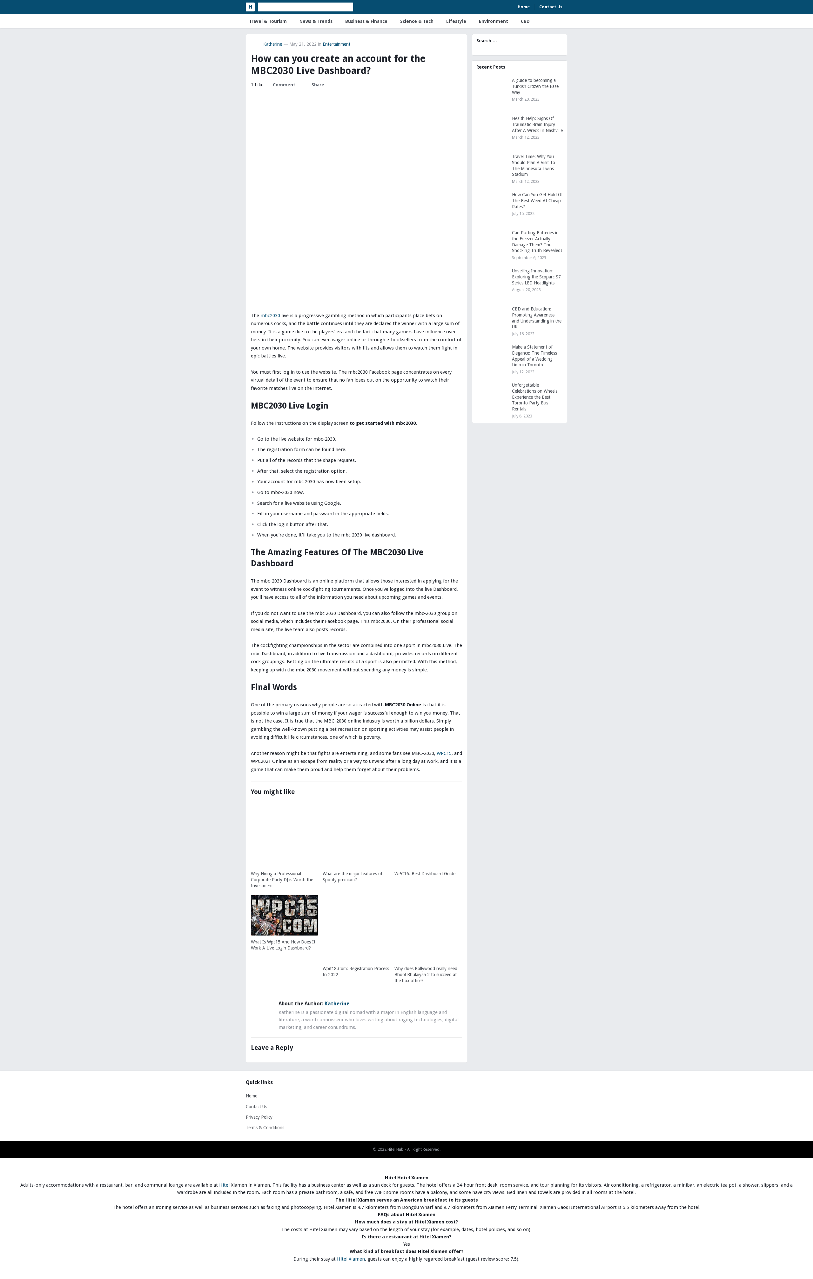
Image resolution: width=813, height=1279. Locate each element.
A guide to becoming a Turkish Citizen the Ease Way (535, 86)
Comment (284, 84)
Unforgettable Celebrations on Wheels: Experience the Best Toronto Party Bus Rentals (535, 397)
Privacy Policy (259, 1117)
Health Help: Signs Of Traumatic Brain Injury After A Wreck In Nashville (537, 124)
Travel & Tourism (268, 21)
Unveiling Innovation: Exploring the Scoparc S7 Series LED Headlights (536, 276)
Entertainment (336, 44)
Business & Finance (366, 21)
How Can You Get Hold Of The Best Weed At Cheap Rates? (537, 200)
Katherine (272, 44)
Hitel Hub (395, 1149)
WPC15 (444, 753)
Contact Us (550, 6)
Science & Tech (416, 21)
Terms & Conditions (265, 1127)
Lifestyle (456, 21)
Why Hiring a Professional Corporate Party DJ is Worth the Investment (282, 879)
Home (524, 6)
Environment (493, 21)
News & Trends (316, 21)
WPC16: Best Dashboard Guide (424, 873)
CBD (525, 21)
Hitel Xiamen (351, 1259)
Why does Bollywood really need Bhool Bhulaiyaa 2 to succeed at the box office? (425, 974)
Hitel (224, 1185)
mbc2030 (270, 315)
